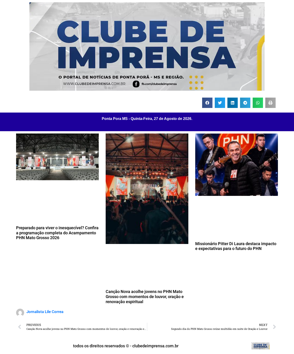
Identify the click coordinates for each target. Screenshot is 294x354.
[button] (207, 103)
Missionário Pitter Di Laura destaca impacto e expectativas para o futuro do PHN (235, 246)
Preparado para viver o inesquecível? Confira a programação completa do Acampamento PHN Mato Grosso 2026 (57, 232)
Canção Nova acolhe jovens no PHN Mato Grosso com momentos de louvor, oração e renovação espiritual (145, 296)
